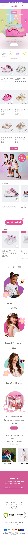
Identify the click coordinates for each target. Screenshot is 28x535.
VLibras (15, 522)
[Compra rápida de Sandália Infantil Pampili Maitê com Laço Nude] (12, 130)
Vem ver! (14, 45)
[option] (14, 25)
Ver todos (14, 148)
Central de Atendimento (19, 527)
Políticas (19, 524)
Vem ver (14, 347)
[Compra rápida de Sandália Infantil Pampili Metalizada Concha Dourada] (26, 102)
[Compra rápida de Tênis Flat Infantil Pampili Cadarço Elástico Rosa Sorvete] (12, 102)
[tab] (5, 103)
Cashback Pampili (7, 527)
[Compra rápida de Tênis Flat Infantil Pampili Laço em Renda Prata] (26, 74)
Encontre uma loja (11, 524)
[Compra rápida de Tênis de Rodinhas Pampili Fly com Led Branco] (12, 74)
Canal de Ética (8, 522)
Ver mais (4, 183)
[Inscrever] (22, 487)
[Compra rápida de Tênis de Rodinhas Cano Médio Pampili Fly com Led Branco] (17, 199)
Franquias (21, 522)
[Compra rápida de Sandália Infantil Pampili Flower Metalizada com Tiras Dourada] (26, 130)
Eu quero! (14, 428)
